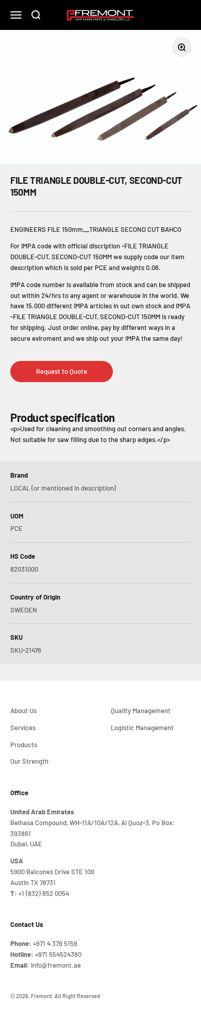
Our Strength (29, 761)
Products (23, 744)
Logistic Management (142, 727)
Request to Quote (61, 371)
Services (23, 727)
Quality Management (141, 710)
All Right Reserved (77, 995)
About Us (23, 710)
